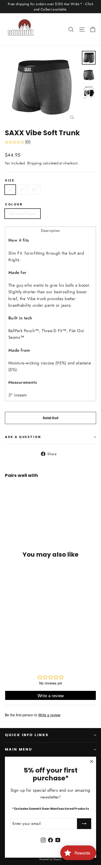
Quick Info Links (27, 734)
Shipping (34, 163)
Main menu (18, 749)
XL (34, 189)
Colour (14, 204)
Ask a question (23, 437)
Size (9, 180)
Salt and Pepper (23, 213)
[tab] (50, 230)
